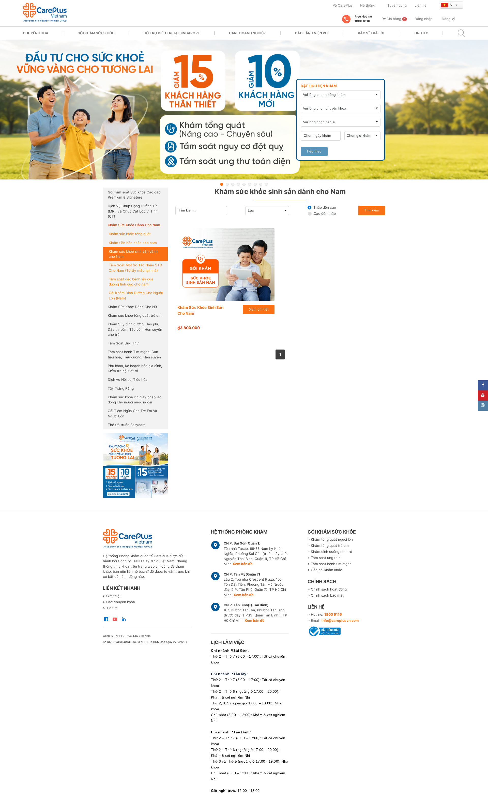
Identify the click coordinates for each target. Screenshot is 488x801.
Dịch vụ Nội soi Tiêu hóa (127, 379)
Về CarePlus (343, 5)
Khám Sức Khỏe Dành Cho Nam (134, 225)
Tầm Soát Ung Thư (123, 343)
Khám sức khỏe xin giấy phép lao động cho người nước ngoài (134, 399)
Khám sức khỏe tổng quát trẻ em (134, 315)
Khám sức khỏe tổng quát (130, 234)
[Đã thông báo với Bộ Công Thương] (324, 630)
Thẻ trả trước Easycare (127, 425)
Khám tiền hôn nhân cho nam (133, 243)
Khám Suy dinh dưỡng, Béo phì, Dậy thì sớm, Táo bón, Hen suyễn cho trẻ (135, 329)
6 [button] (249, 184)
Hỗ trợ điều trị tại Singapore (172, 33)
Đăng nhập (423, 19)
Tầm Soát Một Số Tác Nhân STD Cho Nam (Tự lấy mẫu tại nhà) (135, 267)
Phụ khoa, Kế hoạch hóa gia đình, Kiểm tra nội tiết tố (135, 368)
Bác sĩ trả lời (371, 33)
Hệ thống (367, 5)
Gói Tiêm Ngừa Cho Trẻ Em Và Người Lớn (132, 413)
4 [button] (238, 184)
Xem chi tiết (259, 309)
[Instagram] (483, 406)
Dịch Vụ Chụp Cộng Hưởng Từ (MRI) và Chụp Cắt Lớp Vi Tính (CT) (133, 211)
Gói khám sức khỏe (96, 33)
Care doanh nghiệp (247, 33)
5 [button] (244, 184)
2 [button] (227, 184)
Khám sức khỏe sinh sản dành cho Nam (133, 254)
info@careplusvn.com (340, 620)
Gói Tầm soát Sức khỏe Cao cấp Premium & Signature (134, 194)
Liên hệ (420, 5)
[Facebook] (483, 385)
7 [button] (255, 184)
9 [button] (266, 184)
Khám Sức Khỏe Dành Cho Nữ (132, 307)
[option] (244, 110)
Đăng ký (448, 19)
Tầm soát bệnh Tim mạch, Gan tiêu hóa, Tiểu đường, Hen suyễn (134, 354)
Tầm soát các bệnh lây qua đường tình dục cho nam (131, 281)
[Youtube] (483, 395)
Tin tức (421, 33)
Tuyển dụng (397, 5)
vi (452, 5)
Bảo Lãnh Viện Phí (312, 33)
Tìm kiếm (371, 210)
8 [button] (260, 184)
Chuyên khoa (35, 33)
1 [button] (221, 184)
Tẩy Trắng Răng (121, 388)
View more (135, 465)
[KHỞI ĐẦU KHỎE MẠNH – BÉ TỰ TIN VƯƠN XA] (244, 110)
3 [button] (232, 184)
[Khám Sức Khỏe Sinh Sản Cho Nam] (226, 264)
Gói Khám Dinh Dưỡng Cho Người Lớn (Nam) (136, 295)
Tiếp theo (314, 151)
